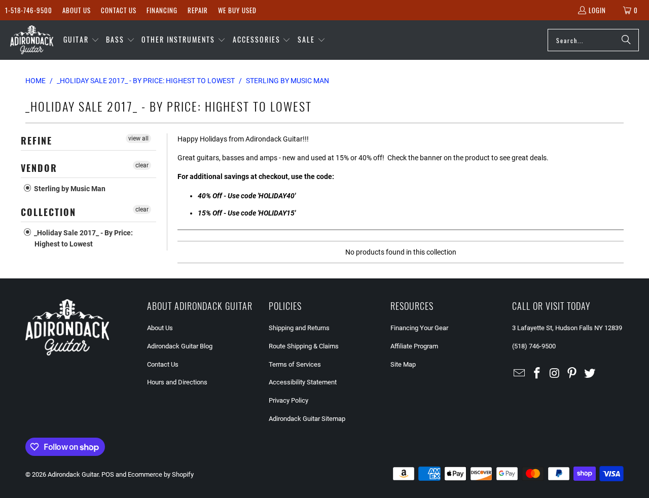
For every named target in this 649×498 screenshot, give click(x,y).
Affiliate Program (414, 346)
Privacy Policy (288, 400)
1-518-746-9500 (28, 10)
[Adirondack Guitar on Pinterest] (572, 373)
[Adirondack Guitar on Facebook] (537, 373)
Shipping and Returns (299, 328)
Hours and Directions (177, 382)
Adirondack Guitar (73, 474)
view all (138, 138)
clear (142, 165)
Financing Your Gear (419, 328)
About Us (76, 10)
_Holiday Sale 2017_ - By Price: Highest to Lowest (82, 238)
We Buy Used (237, 10)
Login (597, 10)
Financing (162, 10)
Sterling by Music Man (68, 189)
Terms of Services (295, 364)
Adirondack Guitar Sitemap (307, 418)
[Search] (626, 40)
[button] (81, 40)
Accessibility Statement (303, 382)
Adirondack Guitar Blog (179, 346)
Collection (48, 212)
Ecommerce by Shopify (161, 474)
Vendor (39, 167)
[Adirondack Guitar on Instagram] (554, 373)
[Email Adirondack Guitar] (519, 373)
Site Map (403, 364)
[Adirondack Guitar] (31, 40)
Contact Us (118, 10)
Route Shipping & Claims (304, 346)
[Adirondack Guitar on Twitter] (590, 373)
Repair (198, 10)
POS (107, 474)
